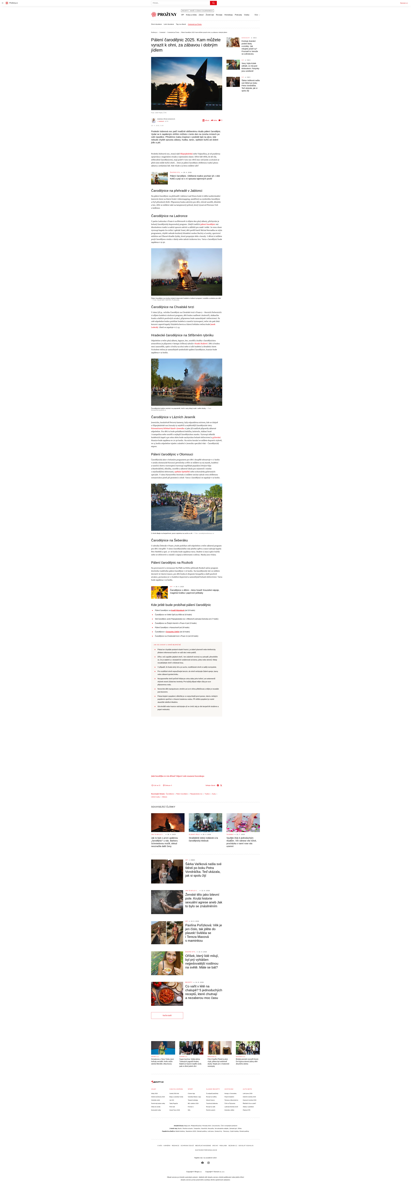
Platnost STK (246, 1110)
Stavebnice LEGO (191, 1131)
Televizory (226, 1131)
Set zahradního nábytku (222, 1128)
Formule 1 (191, 1107)
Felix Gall (172, 1107)
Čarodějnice (170, 794)
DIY (171, 586)
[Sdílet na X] (221, 785)
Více (256, 15)
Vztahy (246, 15)
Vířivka (240, 1128)
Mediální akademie (203, 1145)
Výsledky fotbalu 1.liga (194, 1097)
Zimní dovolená (156, 24)
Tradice (207, 794)
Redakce (175, 1145)
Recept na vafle (210, 1107)
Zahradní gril (233, 1128)
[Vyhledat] (213, 3)
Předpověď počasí (196, 1125)
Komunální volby (156, 1110)
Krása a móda (191, 15)
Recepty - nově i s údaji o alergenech (197, 10)
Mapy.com (187, 1125)
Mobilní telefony (180, 1131)
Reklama (223, 1145)
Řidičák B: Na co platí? (249, 1103)
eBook (207, 120)
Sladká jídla (194, 834)
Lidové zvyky (155, 797)
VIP (182, 15)
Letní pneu (211, 1131)
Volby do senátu (155, 1107)
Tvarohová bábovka (212, 1103)
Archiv (215, 1145)
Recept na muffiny (211, 1097)
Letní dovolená (169, 24)
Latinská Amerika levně (231, 1107)
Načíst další (167, 1015)
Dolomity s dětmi (229, 1110)
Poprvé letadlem (229, 1097)
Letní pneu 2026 (247, 1093)
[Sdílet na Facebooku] (218, 785)
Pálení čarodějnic (182, 794)
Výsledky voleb (155, 1100)
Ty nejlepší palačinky (212, 1093)
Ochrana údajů (187, 1145)
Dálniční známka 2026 (249, 1097)
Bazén (180, 1128)
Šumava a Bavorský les (231, 1100)
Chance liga (191, 1093)
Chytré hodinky (234, 1131)
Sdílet (215, 120)
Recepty (219, 15)
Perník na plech (210, 1110)
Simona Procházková (166, 119)
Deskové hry (218, 1131)
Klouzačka (211, 1128)
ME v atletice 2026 (193, 1103)
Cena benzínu (216, 1125)
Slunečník (204, 1128)
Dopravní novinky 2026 (249, 1100)
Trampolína (197, 1128)
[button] (186, 83)
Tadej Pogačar (173, 1103)
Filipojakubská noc (196, 794)
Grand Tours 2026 (174, 1110)
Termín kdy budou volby (158, 1103)
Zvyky (214, 794)
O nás (160, 1145)
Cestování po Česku (195, 24)
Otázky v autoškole (248, 1107)
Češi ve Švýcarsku (230, 1103)
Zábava (164, 797)
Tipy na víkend (181, 24)
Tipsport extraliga (193, 1100)
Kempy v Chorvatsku (231, 1093)
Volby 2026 (154, 1093)
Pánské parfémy (244, 1131)
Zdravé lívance (210, 1100)
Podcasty (238, 15)
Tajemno (230, 834)
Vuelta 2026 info (174, 1093)
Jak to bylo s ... (158, 834)
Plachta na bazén (188, 1128)
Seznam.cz (404, 3)
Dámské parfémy (202, 1131)
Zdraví (201, 15)
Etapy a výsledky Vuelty (176, 1097)
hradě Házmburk (178, 610)
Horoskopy (228, 15)
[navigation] (2, 3)
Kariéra (167, 1145)
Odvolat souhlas (246, 1145)
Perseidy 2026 (206, 1125)
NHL (189, 1110)
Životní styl (210, 15)
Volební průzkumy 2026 (158, 1097)
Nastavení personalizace (206, 1150)
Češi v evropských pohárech (229, 1125)
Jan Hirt (171, 1100)
